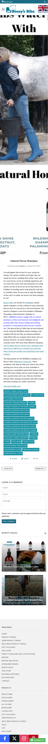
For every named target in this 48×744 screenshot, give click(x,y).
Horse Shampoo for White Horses (20, 430)
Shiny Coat (29, 442)
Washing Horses (31, 450)
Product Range (9, 637)
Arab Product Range (11, 640)
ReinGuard (7, 708)
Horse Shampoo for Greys (17, 414)
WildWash (30, 303)
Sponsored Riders (10, 664)
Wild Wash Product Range (14, 644)
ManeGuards (8, 701)
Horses (34, 434)
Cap (3, 728)
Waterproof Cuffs (13, 453)
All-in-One (7, 704)
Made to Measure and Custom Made (18, 654)
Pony (7, 442)
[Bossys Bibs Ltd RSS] (45, 533)
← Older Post (7, 468)
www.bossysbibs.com (12, 386)
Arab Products (9, 718)
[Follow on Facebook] (5, 738)
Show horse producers (16, 446)
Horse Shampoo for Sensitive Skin (21, 422)
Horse (32, 403)
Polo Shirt (7, 731)
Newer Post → (40, 468)
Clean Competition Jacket (17, 395)
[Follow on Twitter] (14, 738)
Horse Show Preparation (16, 434)
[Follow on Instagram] (24, 738)
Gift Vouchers (8, 647)
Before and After (10, 661)
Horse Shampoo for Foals (17, 411)
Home (4, 634)
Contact (6, 681)
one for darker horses (11, 346)
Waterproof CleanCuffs (22, 362)
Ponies (34, 438)
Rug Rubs (17, 442)
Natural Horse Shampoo (16, 438)
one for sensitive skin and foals (29, 348)
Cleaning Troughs (14, 399)
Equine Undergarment (15, 403)
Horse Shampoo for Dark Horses (20, 407)
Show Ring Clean (13, 450)
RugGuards (7, 698)
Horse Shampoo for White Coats (20, 426)
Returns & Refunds (10, 674)
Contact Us (38, 740)
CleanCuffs (38, 395)
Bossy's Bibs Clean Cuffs (16, 391)
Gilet (4, 725)
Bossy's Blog (7, 667)
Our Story (6, 671)
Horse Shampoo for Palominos (19, 418)
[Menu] (3, 9)
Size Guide (6, 651)
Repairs (5, 657)
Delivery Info (8, 677)
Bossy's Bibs (8, 303)
